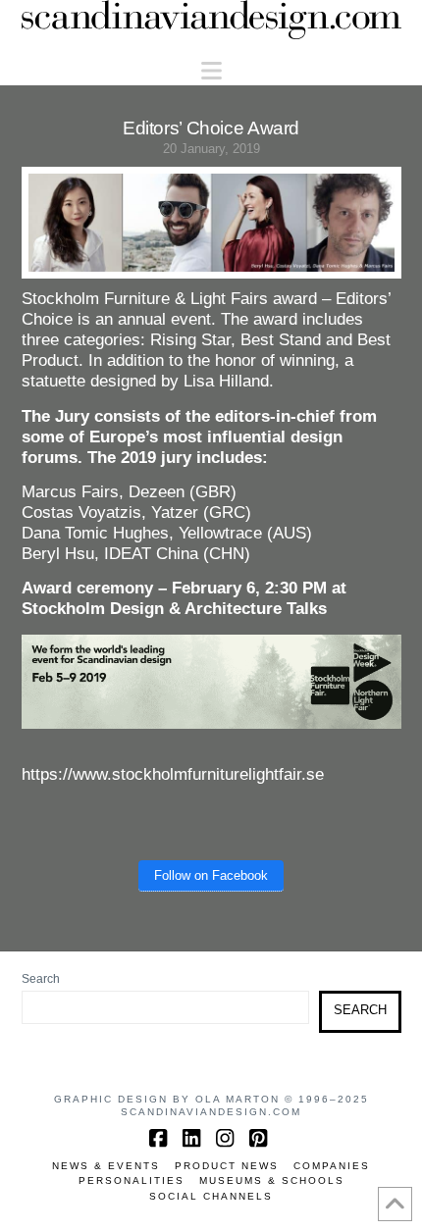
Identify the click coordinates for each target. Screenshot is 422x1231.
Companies (331, 1165)
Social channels (211, 1196)
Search (41, 979)
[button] (211, 71)
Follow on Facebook (211, 875)
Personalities (132, 1180)
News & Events (106, 1165)
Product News (227, 1165)
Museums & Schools (271, 1180)
